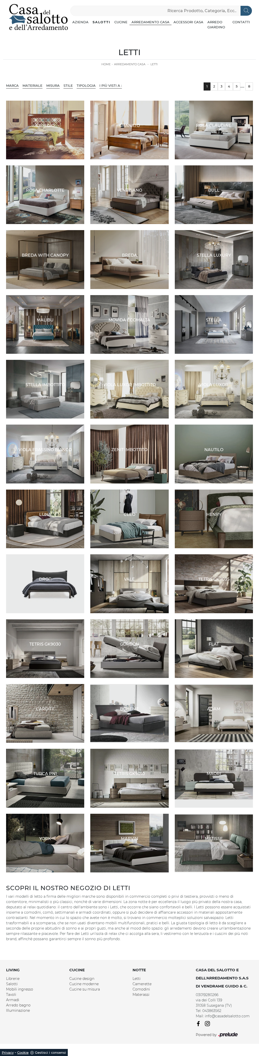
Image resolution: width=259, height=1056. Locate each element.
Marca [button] (12, 85)
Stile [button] (68, 85)
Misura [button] (53, 85)
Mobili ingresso (19, 989)
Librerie (12, 978)
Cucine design (81, 978)
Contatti (241, 22)
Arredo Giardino (216, 24)
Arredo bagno (18, 1005)
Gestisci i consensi (50, 1052)
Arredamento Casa (150, 22)
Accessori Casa (188, 22)
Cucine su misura (84, 989)
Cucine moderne (84, 984)
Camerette (142, 984)
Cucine (120, 22)
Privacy (8, 1052)
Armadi (12, 1000)
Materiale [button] (32, 85)
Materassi (141, 994)
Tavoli (11, 994)
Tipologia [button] (86, 85)
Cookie (23, 1052)
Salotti (101, 22)
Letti (154, 64)
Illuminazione (18, 1010)
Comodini (141, 989)
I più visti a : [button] (110, 85)
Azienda (80, 22)
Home (106, 64)
